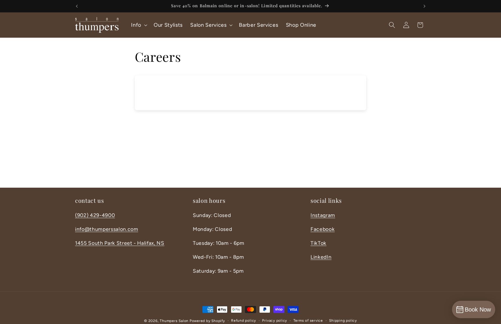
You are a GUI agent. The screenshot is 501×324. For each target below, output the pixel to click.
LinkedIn (321, 257)
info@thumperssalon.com (106, 229)
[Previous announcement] (76, 6)
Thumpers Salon (174, 321)
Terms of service (308, 320)
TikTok (318, 243)
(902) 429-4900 (95, 215)
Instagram (323, 215)
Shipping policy (343, 320)
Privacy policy (274, 320)
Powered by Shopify (207, 321)
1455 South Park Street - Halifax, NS (119, 243)
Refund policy (243, 320)
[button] (138, 25)
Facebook (323, 229)
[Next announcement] (424, 6)
